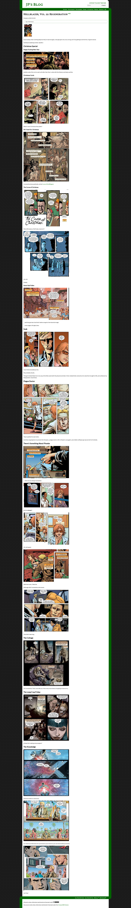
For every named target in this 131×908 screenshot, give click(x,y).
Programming (79, 9)
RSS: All (96, 898)
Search (103, 5)
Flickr (97, 3)
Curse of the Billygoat (48, 184)
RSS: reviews (102, 898)
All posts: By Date (79, 898)
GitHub (91, 3)
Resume (103, 3)
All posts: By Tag (89, 898)
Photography (71, 9)
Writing (96, 9)
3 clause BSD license (63, 905)
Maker (84, 9)
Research (101, 9)
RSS (105, 9)
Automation (90, 9)
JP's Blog (34, 4)
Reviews (65, 9)
